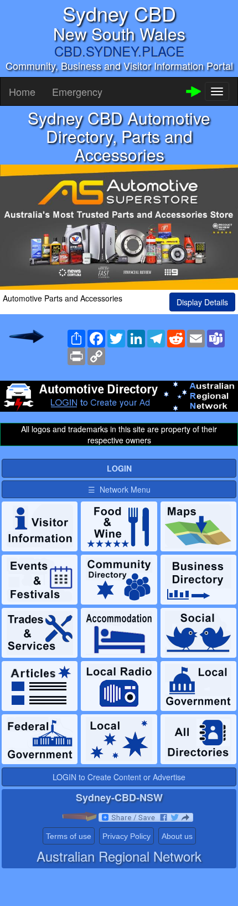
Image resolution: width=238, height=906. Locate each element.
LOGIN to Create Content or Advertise (119, 776)
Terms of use (68, 836)
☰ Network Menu (119, 489)
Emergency (77, 91)
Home (22, 91)
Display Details (202, 302)
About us (177, 836)
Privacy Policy (126, 836)
